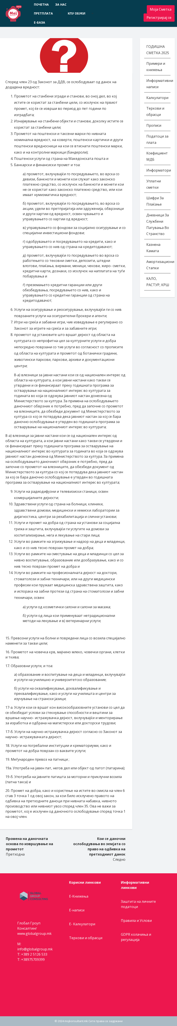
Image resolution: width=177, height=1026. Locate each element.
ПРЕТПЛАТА (43, 13)
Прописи (153, 125)
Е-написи (76, 910)
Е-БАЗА (39, 22)
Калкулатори (157, 97)
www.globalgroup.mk (34, 933)
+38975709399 (33, 959)
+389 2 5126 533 (34, 954)
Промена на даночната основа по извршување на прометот (29, 843)
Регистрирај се (159, 17)
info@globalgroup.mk (35, 949)
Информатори (158, 170)
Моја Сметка (160, 9)
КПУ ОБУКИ (76, 13)
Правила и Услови (136, 920)
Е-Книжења (78, 896)
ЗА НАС (60, 4)
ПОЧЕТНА (41, 4)
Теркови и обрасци (85, 937)
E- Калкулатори (82, 924)
